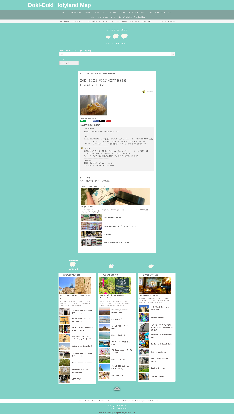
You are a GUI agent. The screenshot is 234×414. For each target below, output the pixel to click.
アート (156, 21)
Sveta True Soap (117, 375)
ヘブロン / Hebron (103, 17)
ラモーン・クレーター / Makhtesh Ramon (119, 311)
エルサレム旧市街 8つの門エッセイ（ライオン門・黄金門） (82, 338)
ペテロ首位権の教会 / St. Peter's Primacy (120, 367)
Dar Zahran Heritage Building (161, 344)
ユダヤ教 (163, 21)
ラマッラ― (170, 12)
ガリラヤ (122, 12)
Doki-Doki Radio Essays (122, 401)
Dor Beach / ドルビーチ (119, 319)
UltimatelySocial (130, 413)
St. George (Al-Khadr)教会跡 (82, 346)
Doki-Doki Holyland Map (59, 5)
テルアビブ (104, 12)
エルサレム (95, 12)
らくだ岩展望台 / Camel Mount (119, 327)
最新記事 (97, 125)
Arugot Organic (87, 207)
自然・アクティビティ (106, 21)
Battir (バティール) (118, 359)
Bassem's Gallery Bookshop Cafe (161, 336)
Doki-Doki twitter (152, 401)
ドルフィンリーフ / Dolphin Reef (121, 343)
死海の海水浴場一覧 (118, 335)
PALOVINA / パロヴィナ (112, 218)
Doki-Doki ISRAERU (105, 401)
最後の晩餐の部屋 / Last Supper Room (80, 371)
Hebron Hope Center (158, 352)
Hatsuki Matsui (150, 91)
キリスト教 (171, 21)
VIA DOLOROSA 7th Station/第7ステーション (82, 354)
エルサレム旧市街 (121, 21)
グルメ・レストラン (78, 21)
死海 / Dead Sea (139, 17)
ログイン (99, 181)
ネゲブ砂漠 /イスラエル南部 (136, 12)
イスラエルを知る (134, 21)
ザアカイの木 (76, 379)
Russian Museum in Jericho (82, 363)
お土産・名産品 (91, 21)
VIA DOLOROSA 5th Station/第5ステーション (82, 311)
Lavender (107, 234)
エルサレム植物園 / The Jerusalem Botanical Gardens (112, 296)
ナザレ (149, 12)
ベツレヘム (114, 12)
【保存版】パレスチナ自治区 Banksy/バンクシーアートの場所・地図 (161, 327)
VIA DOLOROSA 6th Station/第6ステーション (82, 320)
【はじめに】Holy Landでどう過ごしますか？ (75, 12)
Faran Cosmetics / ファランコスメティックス (120, 226)
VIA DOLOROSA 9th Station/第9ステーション (75, 297)
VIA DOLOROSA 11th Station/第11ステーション (82, 329)
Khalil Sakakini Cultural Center (159, 360)
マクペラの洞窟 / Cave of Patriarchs (160, 308)
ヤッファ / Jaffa (116, 17)
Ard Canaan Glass (157, 317)
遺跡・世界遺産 (64, 21)
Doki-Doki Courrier (91, 401)
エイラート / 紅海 (159, 12)
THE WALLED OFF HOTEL (148, 295)
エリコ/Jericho (127, 17)
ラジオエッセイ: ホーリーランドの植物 (122, 351)
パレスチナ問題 (147, 21)
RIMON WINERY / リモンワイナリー (117, 242)
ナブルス (92, 17)
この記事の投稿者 (87, 125)
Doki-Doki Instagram (138, 401)
